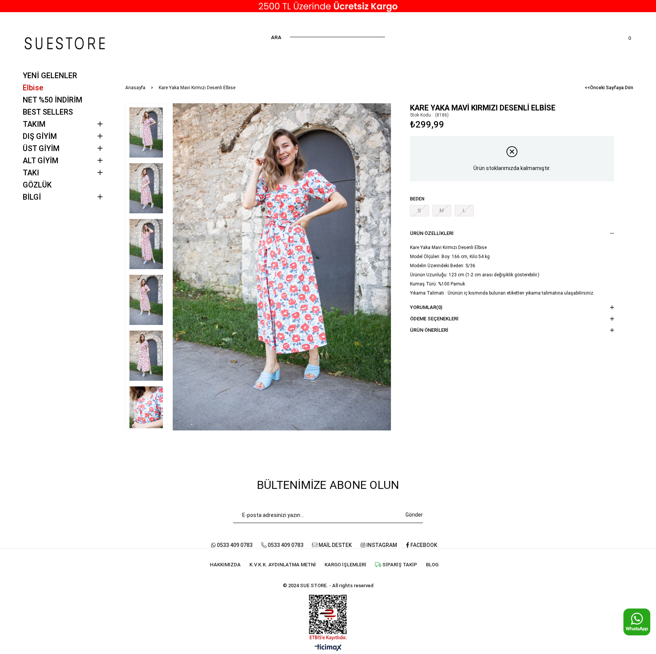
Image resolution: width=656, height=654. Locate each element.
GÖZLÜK (37, 184)
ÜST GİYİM (41, 148)
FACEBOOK (423, 545)
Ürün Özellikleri (432, 233)
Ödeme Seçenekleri (434, 318)
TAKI (31, 172)
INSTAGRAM (381, 545)
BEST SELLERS (48, 112)
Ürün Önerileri (429, 330)
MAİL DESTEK (334, 545)
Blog (432, 564)
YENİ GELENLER (50, 75)
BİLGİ (32, 197)
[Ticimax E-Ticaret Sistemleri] (328, 648)
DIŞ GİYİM (40, 136)
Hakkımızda (225, 564)
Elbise (33, 87)
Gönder (414, 515)
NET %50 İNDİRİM (52, 99)
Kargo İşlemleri (345, 564)
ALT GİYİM (40, 160)
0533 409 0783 (234, 545)
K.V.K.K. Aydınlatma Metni (282, 564)
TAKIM (34, 124)
